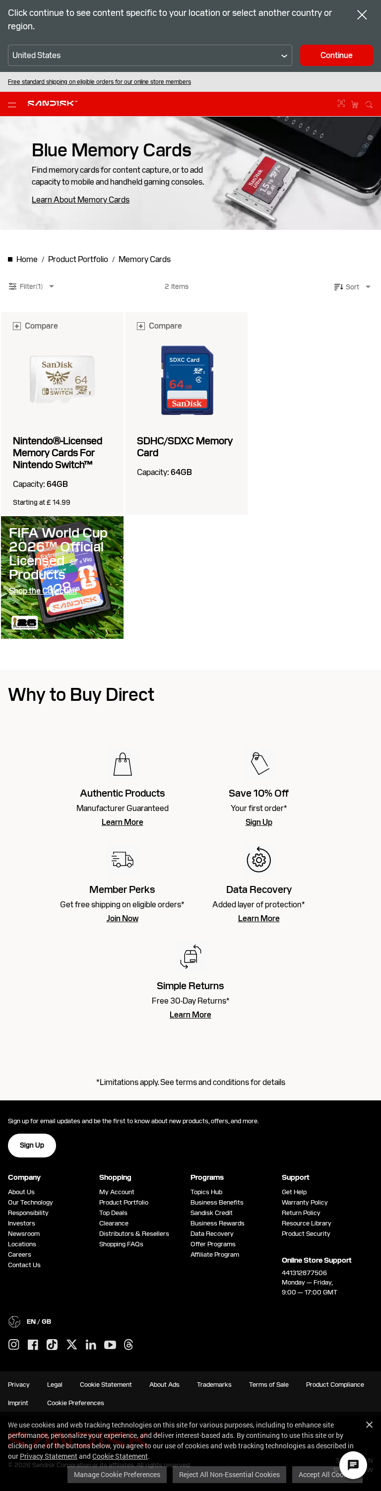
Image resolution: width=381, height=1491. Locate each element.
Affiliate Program (214, 1254)
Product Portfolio (123, 1202)
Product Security (306, 1233)
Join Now (122, 919)
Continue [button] (336, 55)
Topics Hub (206, 1192)
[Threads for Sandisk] (128, 1345)
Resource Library (306, 1223)
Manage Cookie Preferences (117, 1474)
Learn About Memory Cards (80, 200)
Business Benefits (217, 1202)
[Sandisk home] (52, 103)
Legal (55, 1384)
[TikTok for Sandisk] (52, 1345)
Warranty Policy (305, 1202)
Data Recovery (212, 1233)
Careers (19, 1254)
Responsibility (28, 1213)
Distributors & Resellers (134, 1233)
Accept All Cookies (327, 1474)
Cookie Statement (120, 1456)
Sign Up (259, 822)
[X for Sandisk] (72, 1345)
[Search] (369, 103)
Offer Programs (213, 1244)
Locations (22, 1244)
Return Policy (301, 1213)
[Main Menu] (14, 104)
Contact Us (24, 1265)
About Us (21, 1192)
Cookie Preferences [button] (75, 1403)
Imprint (18, 1403)
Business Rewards (217, 1223)
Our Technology (30, 1202)
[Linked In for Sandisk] (91, 1345)
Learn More (122, 822)
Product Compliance (335, 1384)
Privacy (19, 1384)
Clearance (113, 1223)
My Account (116, 1192)
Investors (21, 1223)
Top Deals (113, 1213)
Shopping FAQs (121, 1244)
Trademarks (214, 1384)
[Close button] (362, 16)
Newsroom (24, 1233)
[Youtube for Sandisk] (110, 1345)
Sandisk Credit (211, 1213)
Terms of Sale (269, 1384)
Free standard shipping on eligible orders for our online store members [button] (99, 82)
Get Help (294, 1192)
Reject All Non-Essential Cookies (229, 1474)
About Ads (164, 1384)
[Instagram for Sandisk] (14, 1345)
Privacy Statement (48, 1456)
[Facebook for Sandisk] (33, 1345)
